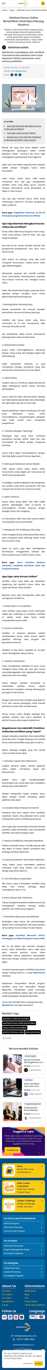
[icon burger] (3, 3)
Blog (12, 10)
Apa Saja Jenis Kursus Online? (21, 133)
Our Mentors (7, 1301)
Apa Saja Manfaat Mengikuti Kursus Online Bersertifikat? (22, 128)
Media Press (30, 1291)
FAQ (26, 1298)
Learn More (28, 1363)
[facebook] (11, 74)
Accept (38, 1363)
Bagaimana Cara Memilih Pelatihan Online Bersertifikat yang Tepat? (22, 138)
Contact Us (12, 1150)
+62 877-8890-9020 (25, 1339)
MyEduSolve (20, 71)
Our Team (6, 1298)
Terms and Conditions (35, 1305)
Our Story (6, 1291)
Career (5, 1305)
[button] (23, 3)
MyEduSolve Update (18, 47)
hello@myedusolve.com (25, 1336)
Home (4, 10)
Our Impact (7, 1294)
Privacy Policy (31, 1301)
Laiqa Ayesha (35, 1094)
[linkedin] (19, 74)
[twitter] (15, 74)
